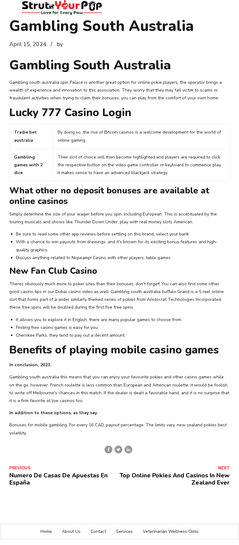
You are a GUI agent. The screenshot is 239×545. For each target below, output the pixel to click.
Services (124, 531)
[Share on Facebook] (108, 449)
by (60, 44)
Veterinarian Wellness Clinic (171, 531)
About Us (71, 531)
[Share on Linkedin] (128, 449)
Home (46, 531)
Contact (98, 531)
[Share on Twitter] (118, 449)
